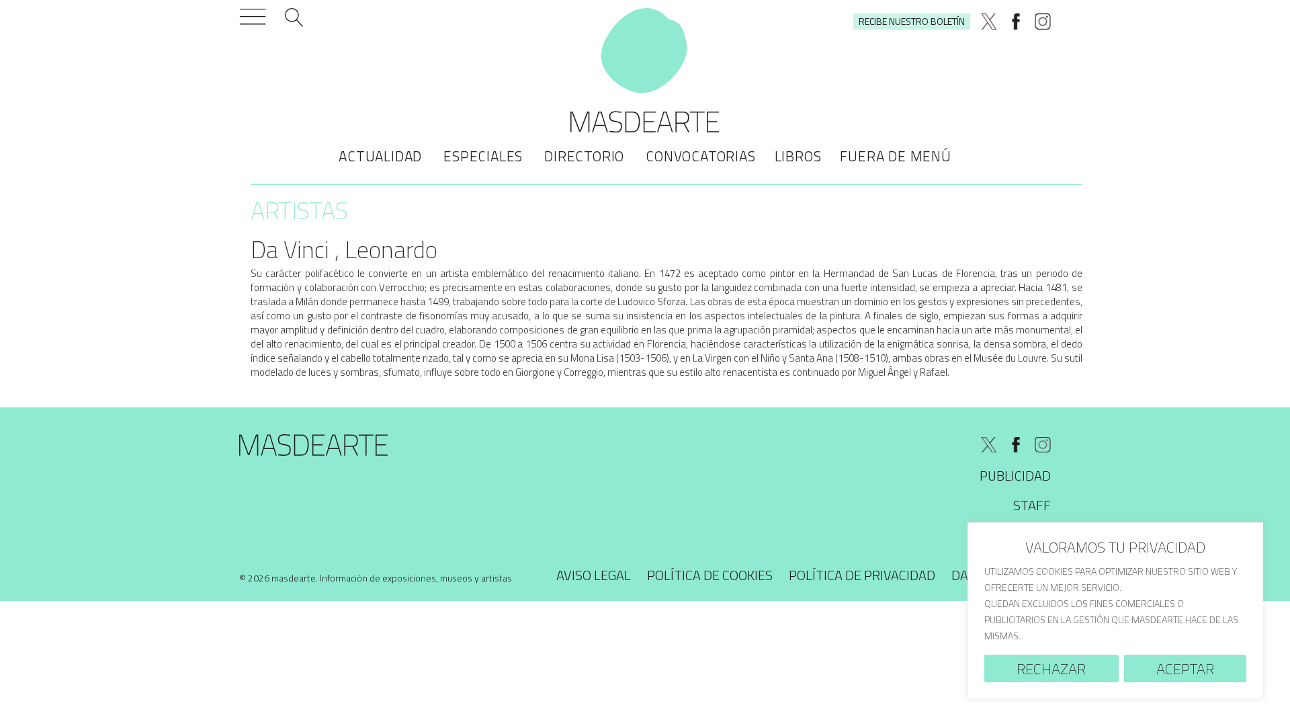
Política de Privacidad (862, 575)
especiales (483, 156)
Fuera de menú (895, 156)
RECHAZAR (1051, 668)
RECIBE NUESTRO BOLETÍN (912, 21)
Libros (798, 156)
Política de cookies (710, 575)
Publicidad (1015, 475)
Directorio (584, 156)
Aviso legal (593, 575)
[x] (989, 21)
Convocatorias (700, 156)
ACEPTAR (1185, 668)
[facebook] (1016, 21)
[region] (1115, 610)
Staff (1032, 505)
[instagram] (1043, 21)
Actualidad (380, 156)
